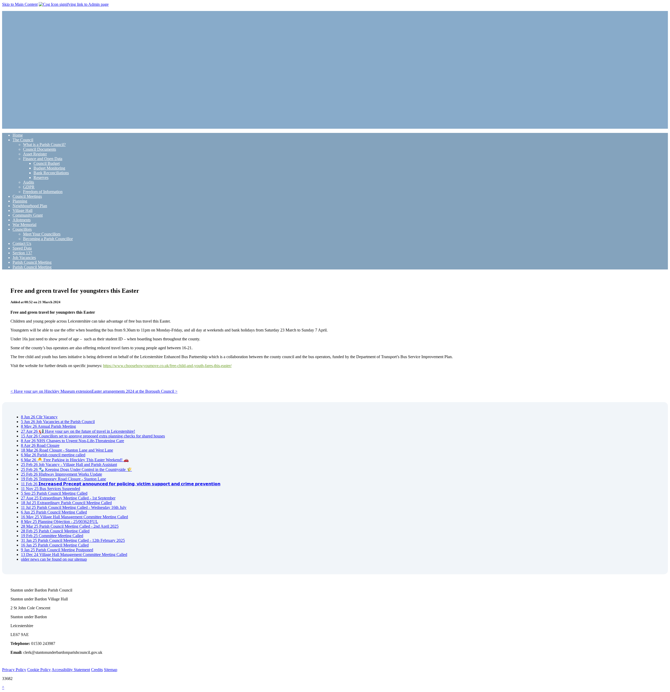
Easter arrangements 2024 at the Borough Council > (134, 391)
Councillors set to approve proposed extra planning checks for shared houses (93, 436)
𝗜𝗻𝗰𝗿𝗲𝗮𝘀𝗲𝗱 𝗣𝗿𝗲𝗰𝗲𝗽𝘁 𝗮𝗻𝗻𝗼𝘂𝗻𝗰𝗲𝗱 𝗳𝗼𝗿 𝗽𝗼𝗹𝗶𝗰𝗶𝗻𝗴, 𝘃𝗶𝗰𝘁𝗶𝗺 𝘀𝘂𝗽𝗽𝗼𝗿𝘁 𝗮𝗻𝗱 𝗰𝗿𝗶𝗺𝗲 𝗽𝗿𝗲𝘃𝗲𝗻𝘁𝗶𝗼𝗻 (120, 484)
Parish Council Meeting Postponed (57, 550)
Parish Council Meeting (32, 262)
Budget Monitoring (49, 168)
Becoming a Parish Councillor (48, 239)
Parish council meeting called (53, 455)
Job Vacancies (24, 257)
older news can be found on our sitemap (54, 559)
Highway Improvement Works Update (61, 474)
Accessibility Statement (71, 669)
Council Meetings (27, 196)
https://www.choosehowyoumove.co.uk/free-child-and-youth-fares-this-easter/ (167, 365)
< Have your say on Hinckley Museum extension (51, 391)
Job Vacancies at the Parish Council (58, 421)
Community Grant (28, 215)
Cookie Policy (39, 669)
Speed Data (22, 248)
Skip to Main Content (20, 4)
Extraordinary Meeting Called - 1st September (68, 498)
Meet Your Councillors (41, 234)
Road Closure (40, 445)
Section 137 (22, 253)
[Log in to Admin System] (74, 4)
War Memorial (24, 224)
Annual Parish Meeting (48, 426)
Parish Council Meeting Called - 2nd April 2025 (70, 526)
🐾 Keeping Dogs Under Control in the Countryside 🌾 (76, 469)
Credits (97, 669)
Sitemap (110, 669)
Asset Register (35, 154)
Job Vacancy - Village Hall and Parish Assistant (69, 464)
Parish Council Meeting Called (54, 493)
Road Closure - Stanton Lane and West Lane (67, 450)
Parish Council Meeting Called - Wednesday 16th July (73, 507)
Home (18, 135)
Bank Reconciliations (51, 173)
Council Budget (47, 163)
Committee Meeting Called (52, 535)
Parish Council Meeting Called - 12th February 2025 (73, 540)
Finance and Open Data (42, 158)
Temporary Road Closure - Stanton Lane (63, 479)
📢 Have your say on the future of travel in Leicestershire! (78, 431)
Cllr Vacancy (39, 417)
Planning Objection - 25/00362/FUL (59, 521)
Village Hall (22, 210)
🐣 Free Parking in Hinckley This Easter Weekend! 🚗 (75, 460)
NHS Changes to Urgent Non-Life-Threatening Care (72, 440)
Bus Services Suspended (50, 488)
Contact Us (22, 243)
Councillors (22, 229)
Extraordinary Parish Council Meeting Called (66, 502)
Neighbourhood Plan (30, 206)
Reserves (41, 177)
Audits (28, 182)
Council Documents (39, 149)
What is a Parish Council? (44, 144)
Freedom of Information (43, 191)
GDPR (29, 187)
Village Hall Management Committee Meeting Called (74, 517)
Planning (20, 201)
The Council (23, 140)
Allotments (22, 220)
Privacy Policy (14, 669)
